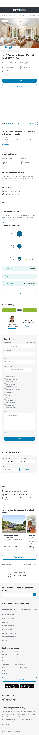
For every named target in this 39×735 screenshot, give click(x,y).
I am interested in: (8, 392)
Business (4, 667)
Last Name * (7, 350)
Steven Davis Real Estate (11, 326)
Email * (6, 358)
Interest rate (23, 458)
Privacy (4, 731)
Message (6, 411)
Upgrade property (21, 557)
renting (20, 215)
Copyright (17, 731)
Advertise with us (20, 664)
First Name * (19, 342)
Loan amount (6, 458)
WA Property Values (21, 667)
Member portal (19, 679)
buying (16, 215)
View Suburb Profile (19, 294)
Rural (3, 670)
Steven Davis (12, 324)
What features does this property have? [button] (16, 491)
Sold (15, 15)
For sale (4, 651)
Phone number (8, 366)
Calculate (27, 469)
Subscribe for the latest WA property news (17, 589)
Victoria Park (23, 15)
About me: (6, 374)
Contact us (18, 651)
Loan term (5, 466)
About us (17, 658)
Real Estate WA (26, 609)
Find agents (5, 661)
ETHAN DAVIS (27, 320)
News (17, 654)
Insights (4, 673)
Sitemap (17, 661)
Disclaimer (10, 731)
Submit (19, 438)
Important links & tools (9, 609)
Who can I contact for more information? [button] (16, 494)
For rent (4, 654)
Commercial (5, 664)
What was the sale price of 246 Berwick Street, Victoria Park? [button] (20, 499)
